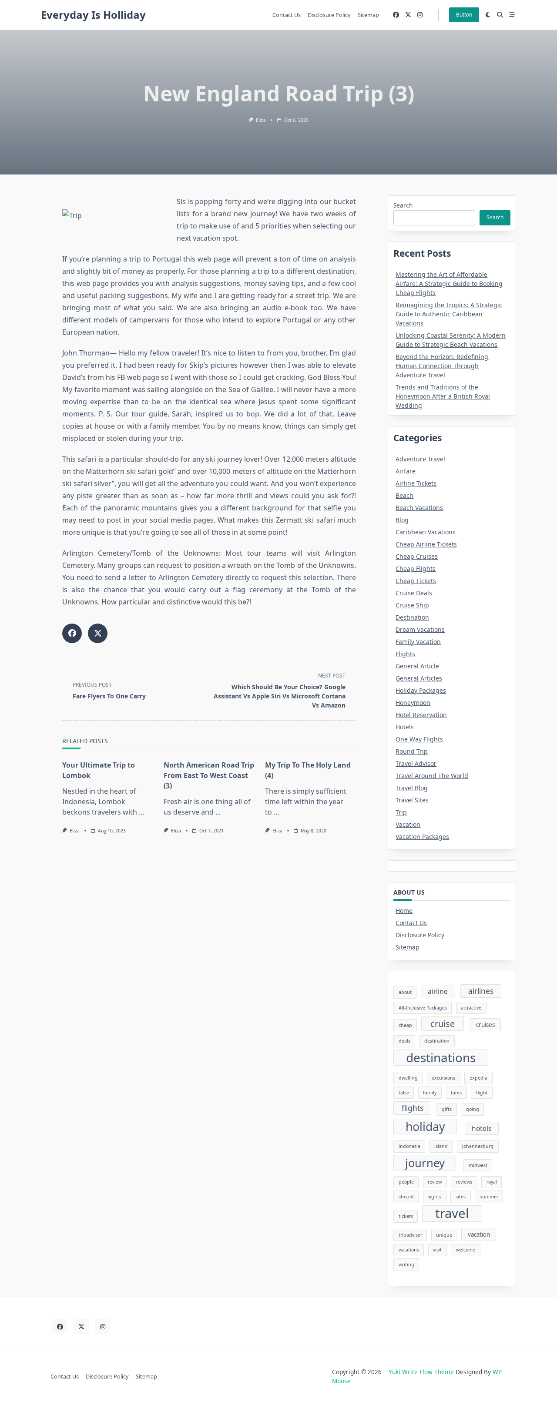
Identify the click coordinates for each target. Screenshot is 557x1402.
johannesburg (477, 1146)
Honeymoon (413, 702)
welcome (465, 1250)
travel (452, 1213)
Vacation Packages (422, 836)
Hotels (405, 727)
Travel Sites (412, 800)
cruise (442, 1024)
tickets (406, 1216)
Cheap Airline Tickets (426, 544)
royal (492, 1182)
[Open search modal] (500, 15)
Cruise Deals (414, 593)
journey (425, 1162)
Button (464, 14)
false (404, 1093)
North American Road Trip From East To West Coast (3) (209, 775)
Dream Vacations (420, 629)
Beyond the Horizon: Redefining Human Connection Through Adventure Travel (442, 365)
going (472, 1109)
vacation (479, 1234)
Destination (412, 617)
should (406, 1197)
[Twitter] (408, 15)
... (141, 812)
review (435, 1182)
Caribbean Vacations (426, 532)
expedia (478, 1078)
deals (404, 1041)
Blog (402, 520)
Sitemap (368, 15)
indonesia (409, 1146)
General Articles (419, 678)
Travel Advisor (416, 763)
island (441, 1146)
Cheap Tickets (416, 581)
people (406, 1182)
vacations (409, 1250)
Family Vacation (418, 641)
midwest (478, 1165)
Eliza (261, 120)
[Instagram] (420, 15)
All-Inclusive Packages (423, 1008)
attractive (471, 1008)
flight (482, 1093)
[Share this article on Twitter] (97, 633)
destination (437, 1041)
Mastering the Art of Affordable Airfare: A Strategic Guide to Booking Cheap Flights (449, 283)
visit (437, 1250)
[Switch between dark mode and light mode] (488, 15)
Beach (404, 495)
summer (489, 1197)
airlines (480, 991)
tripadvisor (410, 1235)
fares (456, 1093)
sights (434, 1197)
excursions (443, 1078)
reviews (464, 1182)
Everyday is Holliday (93, 14)
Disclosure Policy (329, 15)
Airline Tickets (416, 483)
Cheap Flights (416, 568)
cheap (405, 1025)
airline (438, 991)
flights (412, 1108)
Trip (401, 812)
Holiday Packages (421, 690)
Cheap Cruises (417, 556)
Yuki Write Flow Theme (421, 1372)
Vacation (408, 824)
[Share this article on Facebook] (72, 633)
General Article (417, 666)
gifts (447, 1109)
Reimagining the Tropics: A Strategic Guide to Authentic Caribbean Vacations (449, 314)
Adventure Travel (420, 459)
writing (406, 1264)
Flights (405, 654)
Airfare (406, 471)
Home (404, 910)
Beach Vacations (419, 507)
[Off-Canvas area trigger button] (512, 15)
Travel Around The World (432, 775)
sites (461, 1197)
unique (444, 1235)
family (429, 1093)
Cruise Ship (412, 605)
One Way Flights (419, 739)
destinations (441, 1058)
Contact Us (286, 15)
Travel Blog (412, 788)
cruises (485, 1025)
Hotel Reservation (421, 715)
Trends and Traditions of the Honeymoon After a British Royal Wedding (443, 396)
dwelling (408, 1078)
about (405, 992)
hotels (481, 1128)
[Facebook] (396, 15)
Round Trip (412, 751)
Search (403, 205)
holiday (425, 1126)
